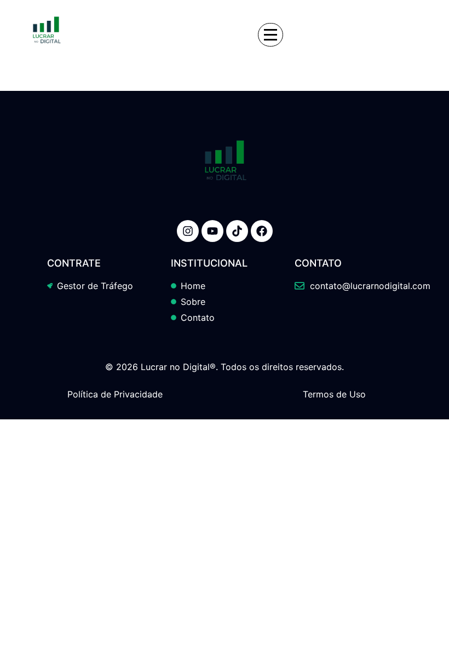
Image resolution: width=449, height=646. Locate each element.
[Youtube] (212, 231)
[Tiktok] (237, 231)
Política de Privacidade (115, 394)
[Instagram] (188, 231)
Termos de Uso (334, 394)
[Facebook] (262, 231)
